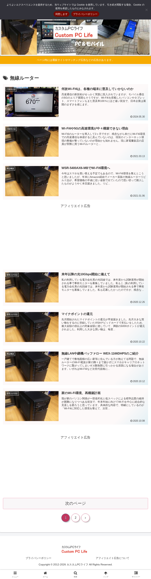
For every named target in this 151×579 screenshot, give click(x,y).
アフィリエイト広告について (112, 558)
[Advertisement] (75, 234)
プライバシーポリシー (38, 558)
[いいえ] (146, 10)
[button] (139, 503)
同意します (61, 14)
